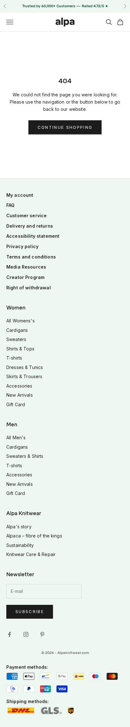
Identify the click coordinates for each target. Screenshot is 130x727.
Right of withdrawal (28, 287)
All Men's (16, 437)
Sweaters (16, 339)
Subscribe (29, 611)
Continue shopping (65, 127)
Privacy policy (22, 246)
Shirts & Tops (20, 348)
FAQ (10, 205)
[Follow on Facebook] (9, 634)
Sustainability (20, 545)
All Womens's (20, 320)
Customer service (26, 215)
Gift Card (15, 404)
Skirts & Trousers (24, 376)
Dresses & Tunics (24, 367)
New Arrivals (19, 395)
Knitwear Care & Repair (31, 554)
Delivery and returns (29, 226)
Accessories (19, 386)
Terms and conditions (31, 256)
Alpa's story (19, 526)
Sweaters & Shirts (24, 456)
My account (19, 195)
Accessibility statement (32, 236)
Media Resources (26, 267)
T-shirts (14, 358)
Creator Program (25, 277)
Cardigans (17, 330)
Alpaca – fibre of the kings (34, 535)
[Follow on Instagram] (26, 634)
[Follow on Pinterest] (42, 634)
